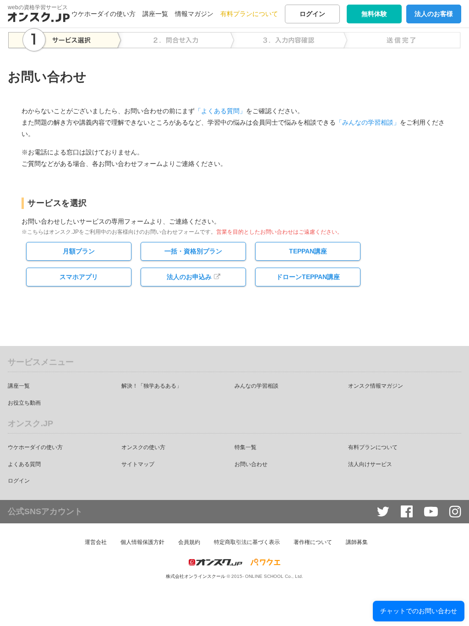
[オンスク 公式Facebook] (407, 511)
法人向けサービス (370, 464)
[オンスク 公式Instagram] (455, 511)
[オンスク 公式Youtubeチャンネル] (431, 511)
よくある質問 (24, 464)
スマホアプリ (79, 276)
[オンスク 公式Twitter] (382, 511)
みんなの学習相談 (256, 386)
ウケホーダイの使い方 (103, 13)
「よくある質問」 (220, 111)
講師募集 (357, 542)
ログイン (312, 13)
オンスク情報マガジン (375, 386)
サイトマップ (137, 464)
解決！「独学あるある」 (151, 386)
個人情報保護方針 (142, 542)
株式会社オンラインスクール (195, 576)
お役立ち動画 (24, 403)
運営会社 (96, 542)
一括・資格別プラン (193, 251)
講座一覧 (155, 13)
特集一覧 (245, 447)
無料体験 (374, 13)
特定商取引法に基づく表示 (247, 542)
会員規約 (189, 542)
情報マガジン (194, 13)
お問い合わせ (250, 464)
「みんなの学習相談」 (368, 122)
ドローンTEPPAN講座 (308, 276)
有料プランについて (249, 13)
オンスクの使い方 (143, 447)
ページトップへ (448, 605)
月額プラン (79, 251)
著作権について (313, 542)
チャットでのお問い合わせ (418, 611)
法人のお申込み (189, 276)
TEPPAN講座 (308, 251)
